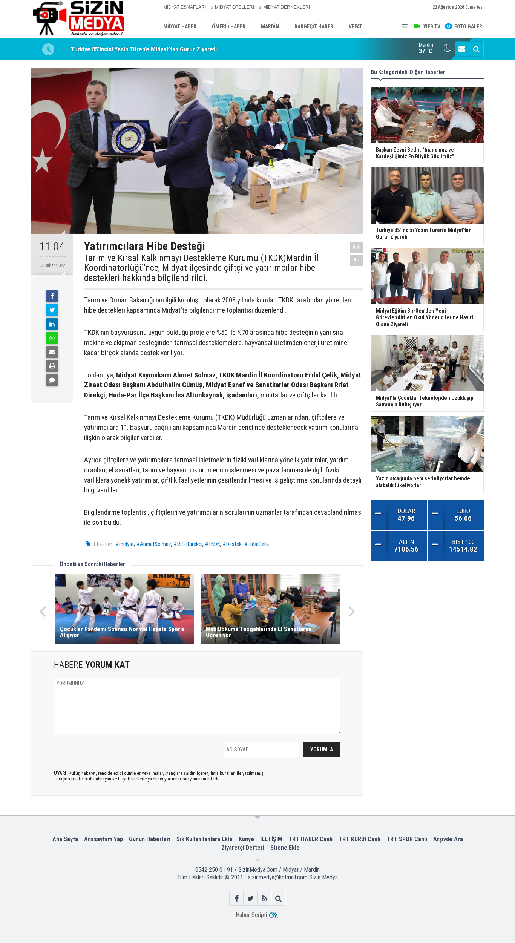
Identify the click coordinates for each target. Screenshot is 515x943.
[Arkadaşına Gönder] (52, 352)
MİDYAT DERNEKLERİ (286, 7)
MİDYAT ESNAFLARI (184, 7)
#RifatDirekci (188, 544)
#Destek (232, 544)
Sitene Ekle (285, 847)
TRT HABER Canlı (310, 839)
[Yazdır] (52, 366)
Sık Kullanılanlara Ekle (204, 839)
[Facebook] (52, 296)
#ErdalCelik (256, 544)
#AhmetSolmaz (153, 544)
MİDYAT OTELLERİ (234, 7)
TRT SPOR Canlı (406, 839)
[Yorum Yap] (52, 380)
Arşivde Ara (448, 839)
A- (356, 260)
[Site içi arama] (476, 49)
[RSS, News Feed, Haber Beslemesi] (264, 898)
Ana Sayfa (65, 839)
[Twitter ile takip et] (251, 898)
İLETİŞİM (271, 839)
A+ (356, 247)
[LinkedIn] (52, 324)
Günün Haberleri (149, 839)
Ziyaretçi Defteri (242, 847)
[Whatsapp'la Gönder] (52, 338)
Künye (246, 839)
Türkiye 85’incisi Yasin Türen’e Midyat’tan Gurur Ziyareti (144, 49)
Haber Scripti (251, 914)
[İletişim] (462, 49)
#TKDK (212, 544)
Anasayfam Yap (103, 839)
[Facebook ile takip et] (237, 898)
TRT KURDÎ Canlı (359, 839)
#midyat (125, 544)
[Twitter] (52, 310)
